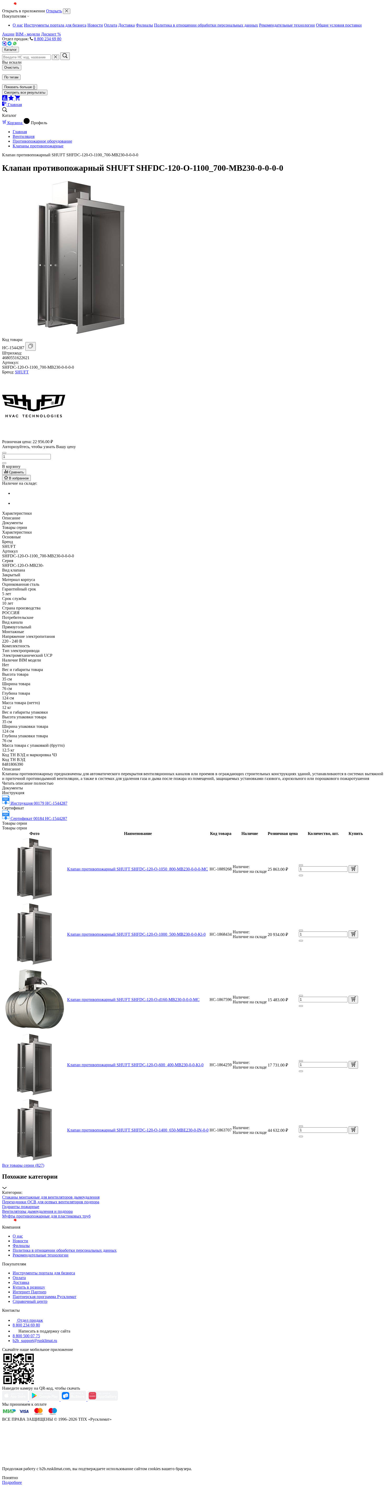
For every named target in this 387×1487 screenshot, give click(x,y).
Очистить (11, 67)
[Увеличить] (4, 463)
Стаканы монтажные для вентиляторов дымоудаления (51, 1197)
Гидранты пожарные (20, 1206)
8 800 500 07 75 (26, 1336)
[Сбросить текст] (55, 57)
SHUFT (22, 372)
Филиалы (144, 25)
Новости (95, 25)
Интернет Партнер (29, 1292)
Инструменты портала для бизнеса (55, 25)
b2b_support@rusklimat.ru (35, 1340)
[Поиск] (65, 56)
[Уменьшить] (4, 453)
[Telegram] (10, 44)
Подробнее (12, 1482)
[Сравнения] (5, 99)
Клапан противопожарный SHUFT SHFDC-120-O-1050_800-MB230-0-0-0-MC (137, 869)
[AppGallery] (102, 1399)
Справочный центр (30, 1301)
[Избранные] (11, 99)
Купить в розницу (29, 1287)
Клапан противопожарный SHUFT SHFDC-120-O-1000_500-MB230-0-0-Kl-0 (136, 934)
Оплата (110, 25)
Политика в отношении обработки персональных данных (206, 25)
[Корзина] (17, 99)
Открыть (54, 11)
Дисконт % (51, 34)
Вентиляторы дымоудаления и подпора (37, 1211)
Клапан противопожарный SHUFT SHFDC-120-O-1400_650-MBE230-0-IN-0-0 (138, 1130)
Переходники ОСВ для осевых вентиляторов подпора (50, 1202)
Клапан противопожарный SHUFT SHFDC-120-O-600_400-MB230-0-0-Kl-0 (135, 1065)
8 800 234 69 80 (47, 39)
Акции (8, 34)
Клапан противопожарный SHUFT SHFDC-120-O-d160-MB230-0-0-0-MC (133, 999)
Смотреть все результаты (24, 92)
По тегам (11, 77)
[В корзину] (353, 869)
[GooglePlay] (45, 1399)
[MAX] (4, 44)
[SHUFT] (33, 436)
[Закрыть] (66, 11)
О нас (18, 25)
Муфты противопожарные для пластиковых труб (46, 1216)
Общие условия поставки (339, 25)
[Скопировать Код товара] (30, 346)
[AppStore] (15, 1399)
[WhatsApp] (15, 44)
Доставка (126, 25)
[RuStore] (74, 1399)
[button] (193, 1181)
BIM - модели (28, 34)
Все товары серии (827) (23, 1165)
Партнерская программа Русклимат (44, 1296)
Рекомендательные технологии (287, 25)
